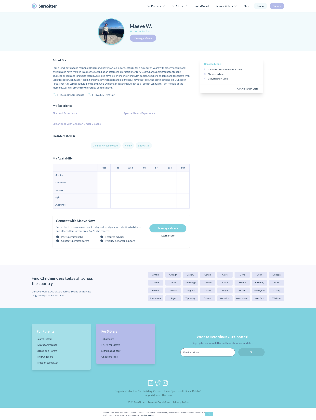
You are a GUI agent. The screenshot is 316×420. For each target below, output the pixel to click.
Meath (242, 290)
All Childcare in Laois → (249, 88)
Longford (190, 290)
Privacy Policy (180, 402)
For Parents (154, 5)
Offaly (277, 290)
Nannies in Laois (216, 74)
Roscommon (155, 298)
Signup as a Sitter (110, 350)
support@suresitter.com (158, 394)
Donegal (277, 274)
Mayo (225, 290)
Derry (259, 274)
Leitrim (155, 290)
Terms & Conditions (159, 402)
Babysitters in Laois (218, 78)
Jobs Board (202, 5)
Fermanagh (190, 282)
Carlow (190, 274)
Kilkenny (259, 282)
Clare (225, 274)
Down (156, 282)
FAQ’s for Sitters (110, 344)
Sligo (173, 298)
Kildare (242, 282)
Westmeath (242, 298)
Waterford (225, 298)
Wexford (259, 298)
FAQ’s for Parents (47, 344)
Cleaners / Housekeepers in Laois (225, 69)
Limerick (173, 290)
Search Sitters (224, 5)
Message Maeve (143, 38)
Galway (207, 282)
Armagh (173, 274)
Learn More (167, 235)
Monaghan (259, 290)
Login (260, 5)
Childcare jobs (109, 356)
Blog (246, 5)
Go (251, 352)
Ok (209, 414)
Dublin (173, 282)
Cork (242, 274)
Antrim (155, 274)
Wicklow (276, 298)
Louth (208, 290)
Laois (276, 282)
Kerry (225, 282)
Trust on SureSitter (47, 362)
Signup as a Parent (47, 350)
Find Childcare (45, 356)
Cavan (207, 274)
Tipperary (190, 298)
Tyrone (207, 298)
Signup (277, 5)
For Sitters (177, 5)
